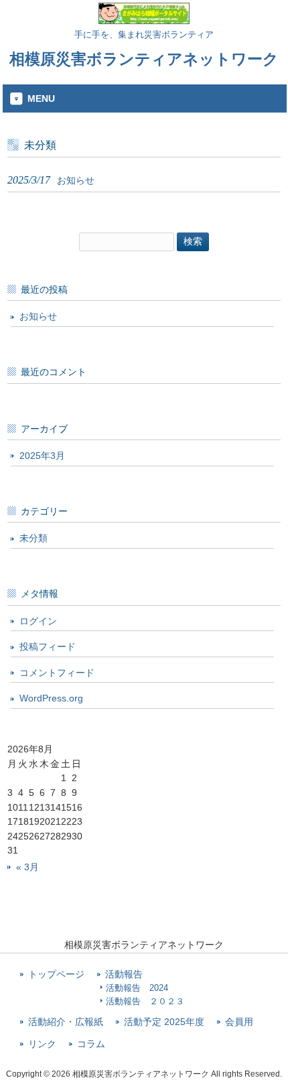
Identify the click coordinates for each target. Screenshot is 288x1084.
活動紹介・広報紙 (65, 1022)
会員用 (239, 1022)
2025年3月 (42, 455)
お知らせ (38, 316)
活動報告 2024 (137, 988)
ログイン (38, 621)
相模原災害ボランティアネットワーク (144, 59)
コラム (91, 1044)
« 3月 (27, 867)
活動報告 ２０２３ (145, 1001)
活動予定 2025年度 (164, 1022)
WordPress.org (51, 698)
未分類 (33, 538)
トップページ (56, 974)
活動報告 (124, 974)
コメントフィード (56, 672)
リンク (42, 1044)
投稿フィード (47, 646)
